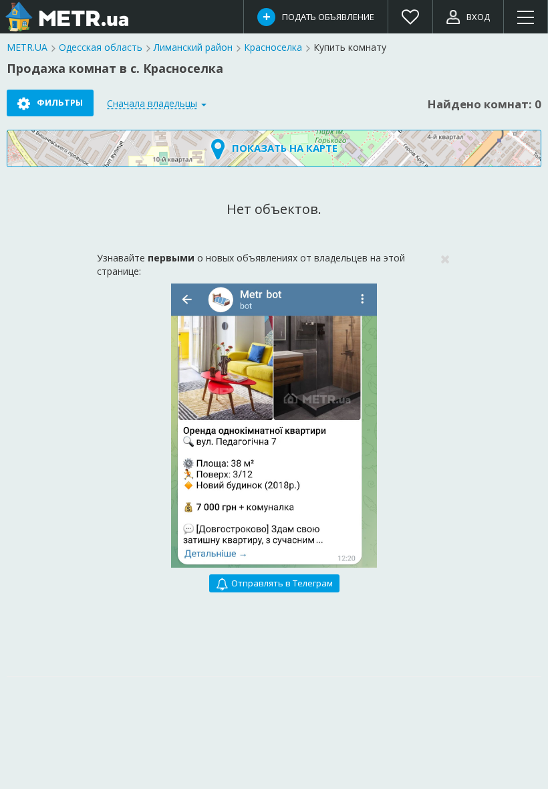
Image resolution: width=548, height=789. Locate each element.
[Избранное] (410, 16)
